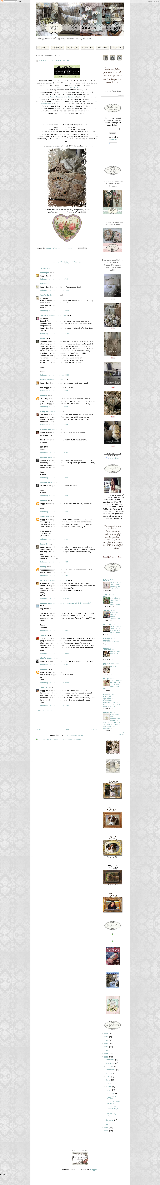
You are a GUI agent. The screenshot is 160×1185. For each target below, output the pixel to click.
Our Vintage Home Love (111, 664)
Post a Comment (45, 710)
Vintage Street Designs (110, 639)
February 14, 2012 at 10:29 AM (54, 290)
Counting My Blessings (108, 695)
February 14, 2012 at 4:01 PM (54, 452)
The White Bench (111, 610)
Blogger (93, 1170)
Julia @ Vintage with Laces (53, 580)
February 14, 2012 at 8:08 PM (54, 562)
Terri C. (44, 687)
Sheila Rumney (46, 658)
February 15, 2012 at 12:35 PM (54, 653)
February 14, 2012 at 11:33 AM (54, 311)
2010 (106, 1128)
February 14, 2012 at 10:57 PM (54, 598)
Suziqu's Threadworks (108, 649)
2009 (106, 1131)
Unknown (43, 396)
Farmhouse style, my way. (110, 1114)
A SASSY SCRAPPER (48, 430)
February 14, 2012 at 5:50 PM (54, 496)
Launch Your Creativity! (111, 1108)
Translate (114, 458)
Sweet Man (44, 516)
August (109, 1073)
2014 (106, 1050)
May (108, 1083)
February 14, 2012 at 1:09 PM (54, 425)
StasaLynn (44, 273)
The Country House (111, 642)
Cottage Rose (46, 457)
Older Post (91, 730)
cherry (43, 567)
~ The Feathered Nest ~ (111, 595)
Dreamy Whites (109, 713)
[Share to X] (83, 248)
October (110, 1067)
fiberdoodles (46, 284)
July (108, 1077)
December (110, 1060)
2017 (106, 1040)
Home (67, 730)
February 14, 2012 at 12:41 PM (54, 334)
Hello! (113, 667)
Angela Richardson (49, 295)
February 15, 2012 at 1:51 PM (54, 665)
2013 (106, 1054)
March (109, 1090)
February (110, 1093)
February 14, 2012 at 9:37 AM (54, 279)
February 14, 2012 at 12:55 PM (54, 375)
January (110, 1120)
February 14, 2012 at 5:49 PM (54, 478)
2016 (106, 1044)
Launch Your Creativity (66, 88)
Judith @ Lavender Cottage (53, 316)
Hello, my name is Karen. (112, 1102)
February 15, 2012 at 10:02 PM (54, 683)
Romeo (42, 338)
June (108, 1080)
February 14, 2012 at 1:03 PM (54, 391)
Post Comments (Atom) (74, 735)
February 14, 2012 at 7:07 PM (54, 539)
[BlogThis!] (81, 248)
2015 (106, 1047)
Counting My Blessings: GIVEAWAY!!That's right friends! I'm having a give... (111, 702)
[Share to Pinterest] (86, 248)
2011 (106, 1124)
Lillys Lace (108, 679)
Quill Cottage (109, 625)
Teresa (43, 635)
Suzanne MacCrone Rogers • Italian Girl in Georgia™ (65, 603)
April (109, 1087)
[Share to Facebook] (84, 248)
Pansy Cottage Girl (49, 412)
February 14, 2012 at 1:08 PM (54, 407)
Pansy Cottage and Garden (62, 97)
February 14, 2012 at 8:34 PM (54, 575)
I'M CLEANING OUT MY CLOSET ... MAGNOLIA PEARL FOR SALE (112, 685)
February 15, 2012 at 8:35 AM (54, 631)
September (111, 1070)
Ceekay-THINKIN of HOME (51, 380)
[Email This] (79, 248)
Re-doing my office (111, 1097)
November (110, 1063)
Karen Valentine (54, 248)
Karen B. (44, 544)
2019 (106, 1037)
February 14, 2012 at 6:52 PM (54, 512)
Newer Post (42, 730)
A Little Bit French (109, 580)
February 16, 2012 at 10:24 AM (54, 705)
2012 (106, 1057)
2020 (106, 1034)
